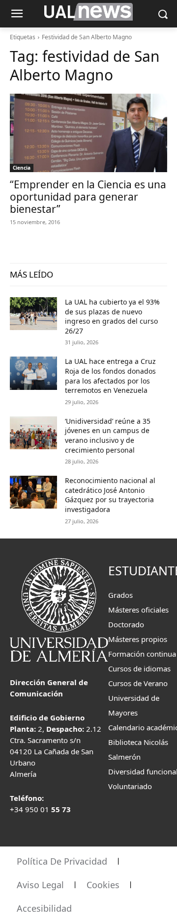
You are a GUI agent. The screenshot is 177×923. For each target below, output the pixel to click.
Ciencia (21, 167)
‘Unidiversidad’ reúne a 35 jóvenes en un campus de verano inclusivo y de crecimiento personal (107, 435)
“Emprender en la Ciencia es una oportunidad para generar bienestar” (88, 197)
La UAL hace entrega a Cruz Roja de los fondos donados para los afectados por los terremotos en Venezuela (110, 376)
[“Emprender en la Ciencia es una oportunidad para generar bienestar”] (88, 133)
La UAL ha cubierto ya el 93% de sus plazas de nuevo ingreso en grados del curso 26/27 (112, 316)
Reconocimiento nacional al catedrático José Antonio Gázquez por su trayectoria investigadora (110, 495)
